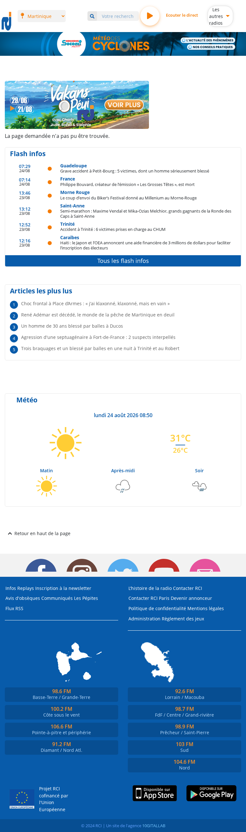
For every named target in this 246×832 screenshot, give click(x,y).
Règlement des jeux (183, 619)
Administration (144, 619)
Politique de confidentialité (157, 608)
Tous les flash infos (123, 261)
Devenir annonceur (191, 598)
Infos (10, 588)
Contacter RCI (187, 588)
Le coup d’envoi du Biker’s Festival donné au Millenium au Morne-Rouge (128, 197)
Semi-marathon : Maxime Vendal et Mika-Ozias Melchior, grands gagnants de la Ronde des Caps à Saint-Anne (145, 213)
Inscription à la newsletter (63, 588)
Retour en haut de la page (42, 533)
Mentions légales (205, 608)
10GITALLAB (153, 825)
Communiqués (57, 598)
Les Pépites (86, 598)
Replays (25, 588)
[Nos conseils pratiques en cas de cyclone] (211, 47)
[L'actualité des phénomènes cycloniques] (208, 40)
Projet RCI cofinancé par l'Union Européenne (53, 799)
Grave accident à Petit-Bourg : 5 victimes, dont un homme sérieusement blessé (134, 170)
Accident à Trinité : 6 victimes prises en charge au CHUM (113, 229)
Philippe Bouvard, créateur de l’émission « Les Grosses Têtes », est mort (127, 184)
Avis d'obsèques (22, 598)
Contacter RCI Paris (148, 598)
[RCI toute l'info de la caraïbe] (6, 21)
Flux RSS (14, 608)
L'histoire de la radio (150, 588)
